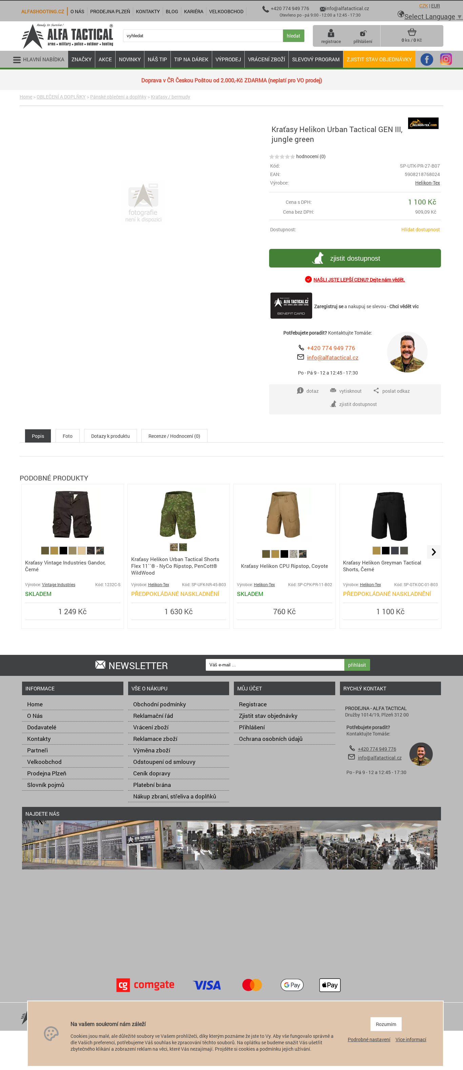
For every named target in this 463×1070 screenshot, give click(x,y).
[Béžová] (82, 553)
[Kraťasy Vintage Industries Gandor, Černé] (72, 540)
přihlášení (363, 41)
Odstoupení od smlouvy (164, 762)
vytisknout (350, 391)
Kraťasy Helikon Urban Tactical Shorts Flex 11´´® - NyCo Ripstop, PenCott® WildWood (175, 566)
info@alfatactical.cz (333, 357)
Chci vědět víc (404, 306)
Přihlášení (252, 727)
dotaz (312, 391)
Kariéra (193, 11)
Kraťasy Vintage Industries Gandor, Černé (65, 566)
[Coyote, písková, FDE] (54, 553)
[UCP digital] (294, 556)
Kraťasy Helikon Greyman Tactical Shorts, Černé (382, 566)
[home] (67, 48)
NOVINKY (130, 59)
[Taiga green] (404, 553)
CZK (423, 5)
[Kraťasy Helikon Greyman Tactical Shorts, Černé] (390, 540)
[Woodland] (100, 553)
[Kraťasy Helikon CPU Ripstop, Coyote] (284, 540)
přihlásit (357, 665)
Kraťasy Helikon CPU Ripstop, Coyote (284, 565)
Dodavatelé (41, 727)
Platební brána (152, 785)
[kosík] (412, 34)
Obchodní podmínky (159, 704)
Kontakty (39, 739)
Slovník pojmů (45, 785)
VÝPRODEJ (228, 59)
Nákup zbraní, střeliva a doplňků (174, 796)
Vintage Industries (58, 584)
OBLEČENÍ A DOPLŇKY (61, 96)
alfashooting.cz (42, 11)
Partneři (37, 750)
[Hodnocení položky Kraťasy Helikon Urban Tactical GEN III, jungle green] (282, 156)
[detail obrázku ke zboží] (143, 203)
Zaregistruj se (328, 306)
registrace (331, 41)
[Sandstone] (73, 553)
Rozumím (386, 1024)
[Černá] (63, 553)
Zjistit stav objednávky (379, 59)
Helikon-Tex (427, 182)
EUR (435, 5)
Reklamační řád (153, 716)
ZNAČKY (82, 59)
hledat (293, 36)
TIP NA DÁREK (191, 59)
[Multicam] (174, 549)
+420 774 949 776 (331, 348)
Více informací (411, 1039)
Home (26, 96)
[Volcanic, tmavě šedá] (395, 553)
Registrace (253, 704)
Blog (172, 11)
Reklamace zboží (155, 739)
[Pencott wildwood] (183, 549)
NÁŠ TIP (157, 59)
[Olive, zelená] (45, 553)
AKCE (105, 59)
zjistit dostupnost (355, 258)
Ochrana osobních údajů (271, 739)
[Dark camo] (91, 553)
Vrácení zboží (150, 727)
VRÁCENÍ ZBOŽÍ (266, 59)
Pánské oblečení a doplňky (118, 96)
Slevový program (316, 59)
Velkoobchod (44, 762)
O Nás (35, 716)
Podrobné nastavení (369, 1039)
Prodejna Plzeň (46, 773)
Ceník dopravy (151, 773)
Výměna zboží (151, 750)
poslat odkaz (396, 391)
